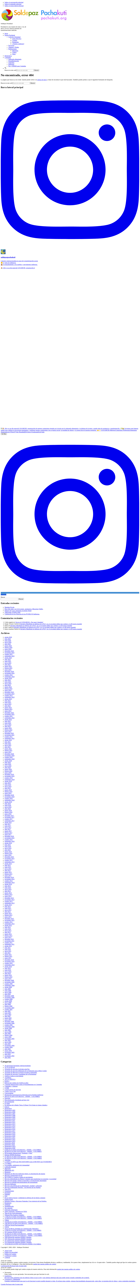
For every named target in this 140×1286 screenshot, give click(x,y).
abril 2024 (8, 685)
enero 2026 (8, 649)
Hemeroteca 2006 (10, 1112)
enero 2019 (8, 793)
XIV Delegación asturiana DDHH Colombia (18, 1239)
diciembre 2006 (9, 1021)
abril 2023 (8, 706)
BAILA (7, 1081)
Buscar (3, 597)
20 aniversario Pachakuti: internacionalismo (18, 1065)
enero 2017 (8, 834)
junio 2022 (8, 723)
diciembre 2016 (9, 836)
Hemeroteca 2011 (10, 1120)
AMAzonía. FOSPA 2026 (12, 612)
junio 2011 (8, 949)
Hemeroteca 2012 (10, 1122)
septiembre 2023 (9, 697)
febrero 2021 (8, 750)
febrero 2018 (8, 812)
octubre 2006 (8, 1025)
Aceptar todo (23, 1266)
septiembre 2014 (9, 882)
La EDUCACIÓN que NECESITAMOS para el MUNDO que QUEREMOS (28, 1162)
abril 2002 (8, 1057)
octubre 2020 (8, 757)
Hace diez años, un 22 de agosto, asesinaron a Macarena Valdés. (24, 609)
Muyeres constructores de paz (13, 1175)
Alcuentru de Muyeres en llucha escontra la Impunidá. (21, 1072)
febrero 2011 (8, 956)
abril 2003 (8, 1054)
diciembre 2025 (9, 651)
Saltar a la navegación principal (14, 2)
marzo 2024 (8, 687)
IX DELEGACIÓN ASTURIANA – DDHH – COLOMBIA (23, 1158)
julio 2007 (8, 1011)
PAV (6, 1196)
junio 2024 (8, 682)
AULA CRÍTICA (10, 1079)
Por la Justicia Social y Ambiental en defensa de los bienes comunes (25, 1198)
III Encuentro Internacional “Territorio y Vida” (18, 1153)
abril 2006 (8, 1033)
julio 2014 (8, 886)
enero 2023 (8, 711)
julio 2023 (8, 700)
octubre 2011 (8, 942)
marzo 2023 (8, 707)
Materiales (8, 1168)
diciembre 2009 (9, 980)
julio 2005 (8, 1040)
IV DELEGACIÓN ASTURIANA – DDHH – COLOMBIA (23, 1156)
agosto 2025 (8, 658)
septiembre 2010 (9, 965)
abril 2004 (8, 1049)
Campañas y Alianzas (11, 1086)
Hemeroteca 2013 (10, 1124)
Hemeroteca (8, 1108)
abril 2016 (8, 850)
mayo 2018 (8, 807)
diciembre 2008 (9, 996)
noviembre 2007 (9, 1008)
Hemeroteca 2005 (10, 1110)
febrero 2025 (8, 668)
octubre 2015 (8, 860)
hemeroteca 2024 (10, 1143)
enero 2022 (8, 731)
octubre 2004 (8, 1047)
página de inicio (42, 80)
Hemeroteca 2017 (10, 1131)
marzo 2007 (8, 1018)
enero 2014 (8, 896)
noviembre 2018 (9, 797)
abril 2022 (8, 726)
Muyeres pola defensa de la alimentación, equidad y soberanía (23, 1186)
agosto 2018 (8, 802)
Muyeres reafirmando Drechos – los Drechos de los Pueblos (23, 1187)
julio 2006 (8, 1030)
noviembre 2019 (9, 776)
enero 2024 (8, 690)
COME (7, 1088)
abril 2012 (8, 932)
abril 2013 (8, 912)
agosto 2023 (8, 699)
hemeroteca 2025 (10, 1144)
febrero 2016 (8, 853)
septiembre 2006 (9, 1026)
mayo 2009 (8, 992)
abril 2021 (8, 747)
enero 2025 (8, 670)
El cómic (7, 1103)
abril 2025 (8, 664)
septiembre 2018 (9, 800)
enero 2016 (8, 855)
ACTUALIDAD (10, 1067)
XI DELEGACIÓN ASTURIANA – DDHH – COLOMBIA (23, 1234)
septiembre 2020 (9, 759)
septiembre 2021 (9, 738)
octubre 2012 (8, 922)
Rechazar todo (14, 1266)
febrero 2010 (8, 977)
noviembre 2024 (9, 673)
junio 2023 (8, 702)
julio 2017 (8, 824)
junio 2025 (8, 661)
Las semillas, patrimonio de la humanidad (17, 1165)
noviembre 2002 (9, 1056)
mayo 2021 (8, 745)
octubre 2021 (8, 737)
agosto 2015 (8, 863)
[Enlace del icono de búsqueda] (5, 68)
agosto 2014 (8, 884)
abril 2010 (8, 973)
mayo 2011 (8, 951)
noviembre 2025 (9, 652)
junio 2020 (8, 764)
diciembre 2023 (9, 692)
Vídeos (7, 1220)
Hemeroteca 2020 (10, 1136)
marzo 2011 (8, 954)
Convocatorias (9, 1093)
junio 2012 (8, 929)
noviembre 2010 (9, 961)
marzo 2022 (8, 728)
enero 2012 (8, 937)
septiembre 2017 (9, 821)
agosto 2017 (8, 822)
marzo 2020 (8, 769)
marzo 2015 (8, 872)
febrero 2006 (8, 1035)
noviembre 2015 (9, 858)
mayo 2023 (8, 704)
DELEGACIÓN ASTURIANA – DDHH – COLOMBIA (22, 1096)
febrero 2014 (8, 894)
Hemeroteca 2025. (10, 1146)
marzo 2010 (8, 975)
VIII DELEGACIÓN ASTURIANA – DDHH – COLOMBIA (24, 1223)
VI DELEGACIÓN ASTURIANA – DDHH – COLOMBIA (23, 1218)
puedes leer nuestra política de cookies (44, 1264)
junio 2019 (8, 785)
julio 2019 (8, 783)
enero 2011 (8, 958)
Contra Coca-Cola (10, 1091)
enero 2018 (8, 814)
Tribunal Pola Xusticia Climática (14, 1215)
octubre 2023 (8, 695)
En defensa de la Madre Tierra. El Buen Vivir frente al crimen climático (26, 1105)
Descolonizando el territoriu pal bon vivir (17, 1100)
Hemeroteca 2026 (10, 1148)
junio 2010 (8, 970)
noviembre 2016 (9, 838)
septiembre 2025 (9, 656)
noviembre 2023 (9, 694)
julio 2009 (8, 989)
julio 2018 (8, 803)
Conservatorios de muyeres (13, 1089)
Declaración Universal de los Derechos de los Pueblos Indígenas (24, 1095)
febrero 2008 (8, 1006)
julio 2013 (8, 906)
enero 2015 (8, 875)
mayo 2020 (8, 766)
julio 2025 (8, 659)
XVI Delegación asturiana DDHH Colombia (18, 1242)
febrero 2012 (8, 936)
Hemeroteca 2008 (10, 1115)
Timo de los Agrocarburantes (13, 1213)
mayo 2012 (8, 930)
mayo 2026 (8, 642)
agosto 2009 (8, 987)
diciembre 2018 (9, 795)
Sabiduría (7, 1204)
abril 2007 (8, 1016)
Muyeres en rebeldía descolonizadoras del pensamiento (21, 1182)
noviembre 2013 (9, 900)
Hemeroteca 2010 (10, 1119)
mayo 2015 (8, 869)
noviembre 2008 (9, 997)
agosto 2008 (8, 1001)
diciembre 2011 (9, 939)
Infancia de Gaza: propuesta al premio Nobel (18, 610)
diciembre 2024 (9, 671)
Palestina (7, 1194)
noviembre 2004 (9, 1045)
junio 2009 (8, 990)
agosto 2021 (8, 740)
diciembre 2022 (9, 712)
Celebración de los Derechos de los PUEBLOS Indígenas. (22, 614)
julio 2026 (8, 639)
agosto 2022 (8, 719)
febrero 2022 (8, 730)
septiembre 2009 (9, 985)
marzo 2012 (8, 934)
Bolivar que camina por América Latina (16, 1083)
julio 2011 (8, 948)
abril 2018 (8, 809)
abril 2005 (8, 1044)
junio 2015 (8, 867)
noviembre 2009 (9, 982)
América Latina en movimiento (14, 1076)
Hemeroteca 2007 (10, 1114)
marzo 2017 (8, 831)
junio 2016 (8, 846)
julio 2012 (8, 927)
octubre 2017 (8, 819)
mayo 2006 (8, 1032)
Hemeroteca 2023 (10, 1141)
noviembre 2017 (9, 817)
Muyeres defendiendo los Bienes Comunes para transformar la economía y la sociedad (30, 1179)
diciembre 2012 (9, 918)
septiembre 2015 (9, 862)
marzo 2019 (8, 790)
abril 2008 (8, 1004)
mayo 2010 (8, 972)
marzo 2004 (8, 1051)
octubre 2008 (8, 999)
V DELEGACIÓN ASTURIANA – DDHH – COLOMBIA (23, 1216)
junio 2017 (8, 826)
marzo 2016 (8, 851)
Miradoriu (8, 1172)
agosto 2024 (8, 678)
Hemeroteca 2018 (10, 1132)
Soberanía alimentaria (11, 1210)
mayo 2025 (8, 663)
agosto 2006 (8, 1028)
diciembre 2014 (9, 877)
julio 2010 (8, 968)
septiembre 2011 (9, 944)
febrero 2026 (8, 647)
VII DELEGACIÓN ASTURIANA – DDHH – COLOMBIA (23, 1222)
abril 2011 (8, 953)
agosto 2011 (8, 946)
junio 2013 (8, 908)
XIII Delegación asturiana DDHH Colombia (18, 1237)
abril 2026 (8, 644)
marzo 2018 (8, 810)
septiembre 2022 (9, 718)
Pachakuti (7, 1192)
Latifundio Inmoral (10, 1167)
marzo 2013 (8, 913)
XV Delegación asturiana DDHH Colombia (18, 1240)
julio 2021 (8, 742)
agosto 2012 (8, 925)
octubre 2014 (8, 881)
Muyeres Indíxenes (10, 1184)
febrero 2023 (8, 709)
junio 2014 (8, 888)
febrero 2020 (8, 771)
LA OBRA (8, 1163)
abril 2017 (8, 829)
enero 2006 (8, 1037)
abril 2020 (8, 767)
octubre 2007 (8, 1009)
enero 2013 (8, 917)
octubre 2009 (8, 984)
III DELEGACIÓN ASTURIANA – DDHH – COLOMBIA (23, 1151)
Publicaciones (9, 1199)
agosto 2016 (8, 843)
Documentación (9, 1102)
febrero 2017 (8, 833)
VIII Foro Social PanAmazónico (14, 1225)
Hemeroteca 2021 (10, 1138)
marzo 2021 (8, 749)
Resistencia (8, 1203)
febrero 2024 (8, 688)
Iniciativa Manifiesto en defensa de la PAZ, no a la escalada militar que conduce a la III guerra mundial (51, 624)
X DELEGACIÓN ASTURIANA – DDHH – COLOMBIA (23, 1230)
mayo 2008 (8, 1002)
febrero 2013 (8, 915)
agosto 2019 (8, 781)
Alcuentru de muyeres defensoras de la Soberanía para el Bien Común (26, 1071)
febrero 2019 (8, 791)
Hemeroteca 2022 (10, 1139)
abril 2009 (8, 994)
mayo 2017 (8, 827)
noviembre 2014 (9, 879)
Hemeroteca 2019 (10, 1134)
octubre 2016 (8, 839)
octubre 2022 (8, 716)
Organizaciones (9, 1191)
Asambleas (8, 1077)
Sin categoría (8, 1208)
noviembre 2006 (9, 1023)
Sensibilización (9, 1206)
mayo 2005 (8, 1042)
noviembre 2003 (9, 1052)
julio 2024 (8, 680)
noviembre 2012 (9, 920)
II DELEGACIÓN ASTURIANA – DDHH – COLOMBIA (23, 1150)
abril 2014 (8, 891)
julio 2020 (8, 762)
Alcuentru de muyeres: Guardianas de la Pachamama (20, 1074)
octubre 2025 (8, 654)
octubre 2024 (8, 675)
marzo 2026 (8, 646)
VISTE (7, 1227)
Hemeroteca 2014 (10, 1126)
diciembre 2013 (9, 898)
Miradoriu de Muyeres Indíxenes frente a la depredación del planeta (25, 1174)
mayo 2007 (8, 1014)
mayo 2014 (8, 889)
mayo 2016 (8, 848)
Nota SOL (8, 1189)
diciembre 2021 (9, 733)
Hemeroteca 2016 (10, 1129)
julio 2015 (8, 865)
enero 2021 (8, 752)
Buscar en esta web (10, 70)
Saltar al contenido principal (13, 4)
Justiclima (7, 1160)
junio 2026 (8, 640)
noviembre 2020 (9, 755)
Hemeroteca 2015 (10, 1127)
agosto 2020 (8, 761)
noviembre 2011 (9, 941)
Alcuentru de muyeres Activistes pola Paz (17, 1069)
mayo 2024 (8, 683)
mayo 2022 (8, 725)
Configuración (5, 1266)
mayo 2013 (8, 910)
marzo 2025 (8, 666)
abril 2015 (8, 870)
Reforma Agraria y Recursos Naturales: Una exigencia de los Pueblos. (26, 1201)
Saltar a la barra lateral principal (14, 6)
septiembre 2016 (9, 841)
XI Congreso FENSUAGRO (13, 1232)
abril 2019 (8, 788)
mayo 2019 (8, 786)
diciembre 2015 (9, 857)
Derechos (7, 1098)
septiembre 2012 (9, 924)
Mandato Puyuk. (10, 607)
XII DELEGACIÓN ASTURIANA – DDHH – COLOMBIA (23, 1235)
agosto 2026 (8, 637)
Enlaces (7, 1107)
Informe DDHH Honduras (13, 1155)
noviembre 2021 (9, 735)
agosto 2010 (8, 966)
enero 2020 (8, 773)
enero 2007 (8, 1020)
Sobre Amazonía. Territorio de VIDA (16, 1211)
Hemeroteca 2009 (10, 1117)
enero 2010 (8, 978)
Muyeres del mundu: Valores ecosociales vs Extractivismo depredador (25, 1180)
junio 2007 (8, 1013)
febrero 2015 (8, 874)
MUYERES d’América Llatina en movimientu (19, 1177)
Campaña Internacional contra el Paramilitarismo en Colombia (23, 1084)
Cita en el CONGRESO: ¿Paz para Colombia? (29, 622)
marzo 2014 (8, 893)
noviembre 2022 (9, 714)
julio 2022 (8, 721)
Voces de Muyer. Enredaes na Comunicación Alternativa (21, 1228)
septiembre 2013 (9, 903)
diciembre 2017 (9, 815)
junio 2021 (8, 743)
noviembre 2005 (9, 1038)
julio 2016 (8, 845)
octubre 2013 (8, 901)
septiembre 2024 (9, 676)
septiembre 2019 (9, 779)
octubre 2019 (8, 778)
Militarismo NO (9, 1170)
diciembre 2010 (9, 960)
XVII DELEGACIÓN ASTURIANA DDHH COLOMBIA (23, 1244)
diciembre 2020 (9, 754)
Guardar (3, 1284)
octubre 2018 (8, 798)
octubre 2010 (8, 963)
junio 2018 (8, 805)
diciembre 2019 (9, 774)
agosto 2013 (8, 905)
